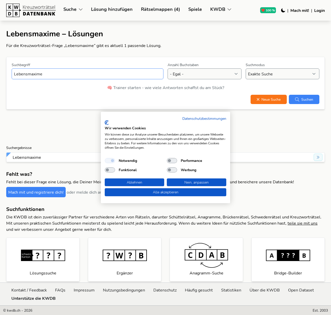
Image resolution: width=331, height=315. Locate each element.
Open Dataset (301, 290)
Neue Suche (271, 99)
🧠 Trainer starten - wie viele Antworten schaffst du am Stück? (165, 87)
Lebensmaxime (27, 157)
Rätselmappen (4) (160, 9)
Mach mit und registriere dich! (36, 192)
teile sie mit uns (303, 223)
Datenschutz (165, 290)
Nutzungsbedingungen (124, 290)
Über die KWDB (265, 290)
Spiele (195, 9)
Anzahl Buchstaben (183, 64)
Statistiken (231, 290)
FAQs (60, 290)
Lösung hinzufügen (112, 9)
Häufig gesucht (199, 290)
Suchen (307, 99)
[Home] (32, 10)
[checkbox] (110, 160)
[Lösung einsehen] (318, 157)
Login (319, 10)
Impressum (84, 290)
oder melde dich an (84, 192)
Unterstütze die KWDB (33, 298)
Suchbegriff (21, 64)
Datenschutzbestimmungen (204, 118)
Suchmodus (255, 64)
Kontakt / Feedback (29, 290)
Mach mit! (299, 10)
